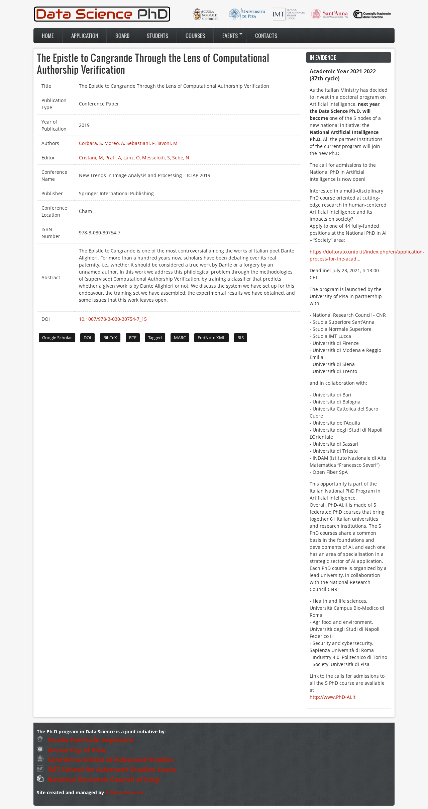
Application (84, 35)
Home (48, 35)
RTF (132, 338)
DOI (87, 338)
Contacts (266, 35)
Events (226, 35)
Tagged (155, 338)
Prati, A (113, 157)
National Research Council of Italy (102, 779)
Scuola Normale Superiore (90, 739)
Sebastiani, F (140, 143)
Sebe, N (180, 157)
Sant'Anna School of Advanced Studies (110, 759)
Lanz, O (131, 157)
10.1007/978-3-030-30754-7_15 (113, 319)
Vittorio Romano (124, 792)
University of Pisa (75, 749)
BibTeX (110, 338)
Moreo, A (114, 143)
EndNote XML (211, 338)
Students (157, 35)
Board (122, 35)
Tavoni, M (167, 143)
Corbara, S (90, 143)
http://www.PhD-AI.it (332, 697)
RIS (240, 338)
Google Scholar (57, 338)
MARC (180, 338)
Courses (195, 35)
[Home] (102, 20)
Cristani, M (91, 157)
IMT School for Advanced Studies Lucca (111, 769)
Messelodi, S (156, 157)
